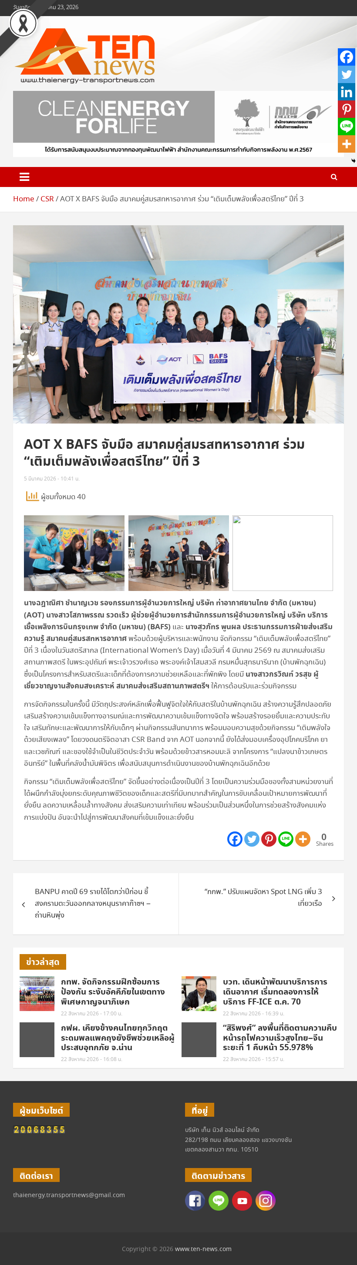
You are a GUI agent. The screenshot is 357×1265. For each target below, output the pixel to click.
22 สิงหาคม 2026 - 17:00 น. (91, 1014)
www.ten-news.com (203, 1249)
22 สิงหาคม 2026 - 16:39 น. (253, 1014)
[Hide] (353, 160)
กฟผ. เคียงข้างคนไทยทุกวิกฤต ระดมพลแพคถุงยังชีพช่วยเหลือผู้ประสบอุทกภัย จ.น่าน (118, 1038)
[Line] (285, 839)
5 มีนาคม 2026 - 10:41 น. (52, 479)
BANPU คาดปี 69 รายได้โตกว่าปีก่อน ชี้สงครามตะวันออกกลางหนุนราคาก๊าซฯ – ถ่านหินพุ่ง (93, 904)
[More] (302, 839)
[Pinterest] (268, 839)
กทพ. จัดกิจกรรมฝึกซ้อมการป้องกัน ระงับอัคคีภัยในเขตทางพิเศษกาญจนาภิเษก (113, 992)
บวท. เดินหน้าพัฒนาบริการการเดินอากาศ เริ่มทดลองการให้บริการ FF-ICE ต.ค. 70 (275, 992)
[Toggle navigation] (24, 177)
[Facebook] (234, 839)
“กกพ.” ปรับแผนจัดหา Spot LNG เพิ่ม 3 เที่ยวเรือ (263, 898)
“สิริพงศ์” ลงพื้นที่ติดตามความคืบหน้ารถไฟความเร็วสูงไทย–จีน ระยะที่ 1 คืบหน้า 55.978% (280, 1038)
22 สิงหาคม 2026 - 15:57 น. (253, 1059)
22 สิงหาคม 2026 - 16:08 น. (91, 1059)
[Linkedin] (346, 91)
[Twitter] (251, 839)
